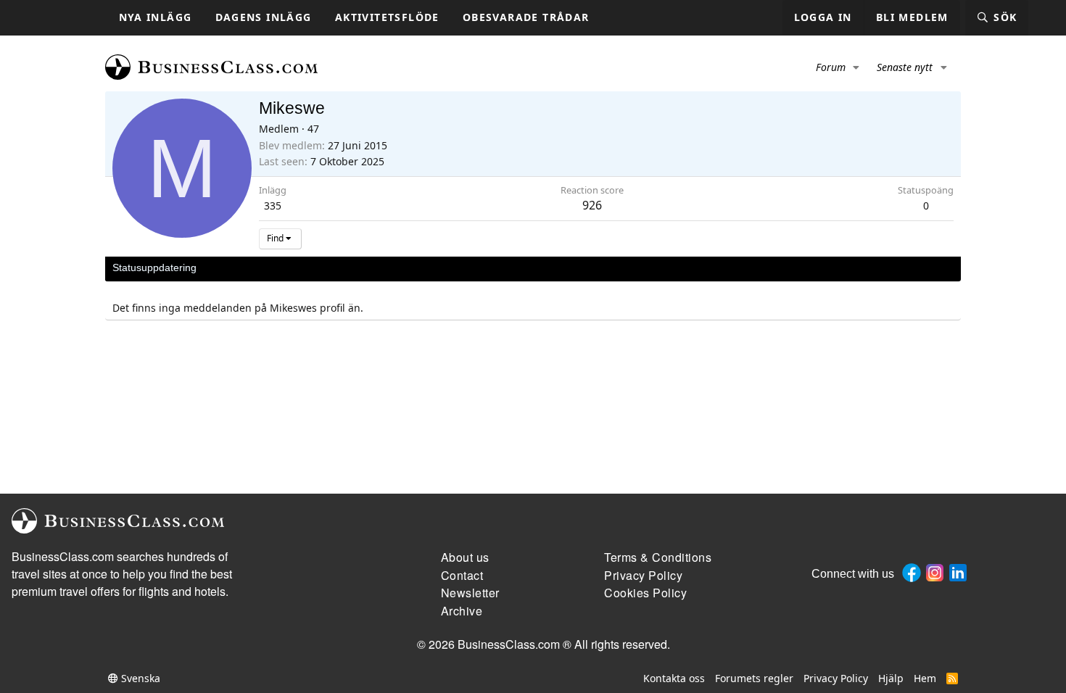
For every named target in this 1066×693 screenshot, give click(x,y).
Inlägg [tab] (315, 267)
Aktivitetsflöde (387, 17)
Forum (831, 67)
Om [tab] (352, 267)
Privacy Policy (835, 678)
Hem (925, 678)
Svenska (139, 678)
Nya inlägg (155, 17)
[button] (857, 67)
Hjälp (891, 678)
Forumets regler (754, 678)
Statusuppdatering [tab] (154, 267)
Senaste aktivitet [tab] (248, 267)
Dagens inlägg (263, 17)
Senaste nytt (905, 67)
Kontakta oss (674, 678)
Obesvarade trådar (526, 17)
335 (272, 205)
